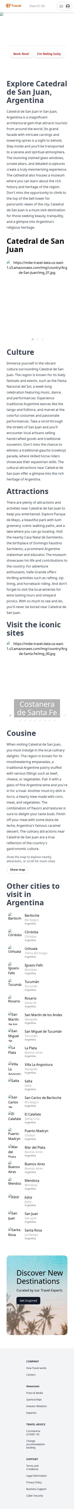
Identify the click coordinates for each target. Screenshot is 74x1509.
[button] (32, 339)
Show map (17, 870)
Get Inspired (28, 1301)
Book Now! (21, 54)
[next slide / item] (64, 301)
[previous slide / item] (9, 301)
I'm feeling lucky (49, 54)
